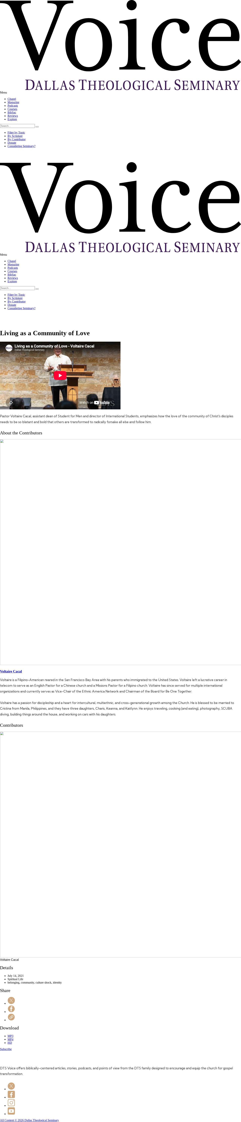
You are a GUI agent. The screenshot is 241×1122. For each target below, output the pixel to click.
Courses (12, 109)
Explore (12, 119)
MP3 (10, 1036)
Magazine (13, 102)
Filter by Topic (16, 132)
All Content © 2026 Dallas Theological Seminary (29, 1120)
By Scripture (15, 136)
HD (10, 1042)
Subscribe (6, 1049)
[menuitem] (124, 99)
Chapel (12, 98)
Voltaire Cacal (11, 671)
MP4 (10, 1039)
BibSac (12, 112)
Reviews (13, 115)
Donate (12, 142)
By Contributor (17, 139)
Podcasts (13, 105)
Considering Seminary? (21, 146)
